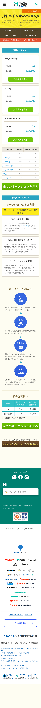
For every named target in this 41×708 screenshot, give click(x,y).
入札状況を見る (20, 79)
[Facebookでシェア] (20, 477)
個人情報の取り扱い (15, 505)
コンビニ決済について (9, 508)
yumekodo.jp (8, 165)
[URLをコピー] (26, 477)
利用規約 (5, 505)
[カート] (36, 5)
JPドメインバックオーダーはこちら (31, 11)
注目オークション (10, 30)
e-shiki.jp (6, 157)
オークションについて (30, 30)
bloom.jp (6, 153)
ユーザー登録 (24, 226)
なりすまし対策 (6, 668)
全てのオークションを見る (20, 186)
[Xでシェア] (14, 477)
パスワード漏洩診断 (7, 653)
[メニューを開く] (4, 5)
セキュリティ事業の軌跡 (20, 668)
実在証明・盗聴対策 (7, 658)
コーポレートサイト (16, 614)
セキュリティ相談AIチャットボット (12, 655)
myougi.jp (6, 177)
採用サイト (28, 614)
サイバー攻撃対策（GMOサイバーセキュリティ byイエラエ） (19, 661)
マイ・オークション (30, 35)
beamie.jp (6, 161)
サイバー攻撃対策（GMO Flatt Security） (13, 665)
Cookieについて (28, 505)
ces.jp (5, 173)
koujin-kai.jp (8, 169)
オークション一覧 (10, 35)
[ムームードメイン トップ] (20, 4)
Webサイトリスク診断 (22, 653)
